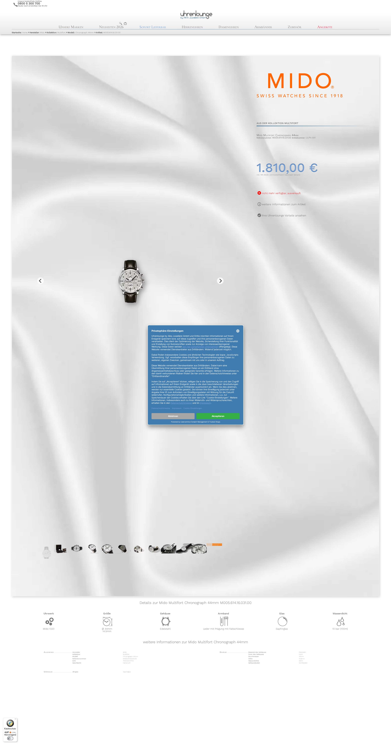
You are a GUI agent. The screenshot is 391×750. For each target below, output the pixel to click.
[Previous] (40, 280)
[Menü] (15, 720)
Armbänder (263, 26)
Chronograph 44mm (81, 32)
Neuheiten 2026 (111, 26)
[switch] (10, 738)
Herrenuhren (192, 26)
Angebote (324, 26)
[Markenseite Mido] (300, 113)
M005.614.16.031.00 (108, 32)
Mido (37, 32)
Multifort (56, 32)
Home (19, 32)
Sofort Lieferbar (152, 26)
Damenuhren (229, 26)
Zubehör (294, 26)
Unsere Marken (71, 26)
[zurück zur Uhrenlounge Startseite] (195, 14)
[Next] (220, 280)
